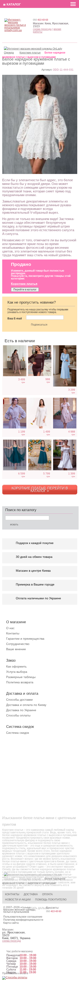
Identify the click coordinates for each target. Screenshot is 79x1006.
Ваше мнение (16, 649)
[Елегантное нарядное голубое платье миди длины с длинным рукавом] (64, 366)
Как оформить (16, 666)
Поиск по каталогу (20, 510)
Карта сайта (11, 922)
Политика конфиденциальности (23, 919)
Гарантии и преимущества (25, 638)
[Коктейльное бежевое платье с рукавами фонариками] (64, 413)
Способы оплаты (18, 715)
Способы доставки (19, 699)
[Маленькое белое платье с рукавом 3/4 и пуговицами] (39, 413)
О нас (10, 628)
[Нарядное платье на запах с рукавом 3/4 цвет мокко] (14, 360)
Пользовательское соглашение (22, 916)
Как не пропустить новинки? (31, 302)
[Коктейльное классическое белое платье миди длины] (64, 455)
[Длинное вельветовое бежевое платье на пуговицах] (14, 413)
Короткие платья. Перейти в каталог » (40, 489)
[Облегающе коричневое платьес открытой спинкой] (39, 360)
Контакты (12, 633)
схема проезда (42, 29)
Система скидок (17, 732)
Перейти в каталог (24, 289)
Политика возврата (19, 682)
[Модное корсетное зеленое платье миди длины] (39, 455)
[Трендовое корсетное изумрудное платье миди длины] (14, 455)
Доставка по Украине (21, 710)
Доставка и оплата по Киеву (26, 705)
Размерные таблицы (21, 677)
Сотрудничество (17, 644)
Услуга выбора (16, 671)
